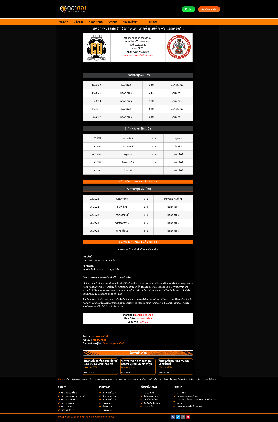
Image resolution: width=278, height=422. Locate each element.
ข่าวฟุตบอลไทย (88, 379)
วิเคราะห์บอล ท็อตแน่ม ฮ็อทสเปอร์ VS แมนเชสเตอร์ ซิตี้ (100, 362)
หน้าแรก (63, 22)
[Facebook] (173, 417)
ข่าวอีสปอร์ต (152, 379)
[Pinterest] (188, 417)
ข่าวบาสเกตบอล (120, 379)
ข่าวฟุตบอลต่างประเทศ (104, 379)
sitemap (153, 22)
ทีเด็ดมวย (213, 379)
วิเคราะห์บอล (96, 22)
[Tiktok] (183, 417)
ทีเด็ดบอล (78, 22)
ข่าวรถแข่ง (131, 379)
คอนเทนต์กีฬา (130, 22)
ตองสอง (89, 416)
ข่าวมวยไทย (141, 379)
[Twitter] (178, 417)
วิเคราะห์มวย (203, 379)
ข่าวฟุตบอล (76, 379)
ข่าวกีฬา (112, 22)
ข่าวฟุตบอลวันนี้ (101, 336)
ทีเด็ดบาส (192, 379)
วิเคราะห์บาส (183, 379)
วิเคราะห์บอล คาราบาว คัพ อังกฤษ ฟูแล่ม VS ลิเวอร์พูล (136, 362)
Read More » (89, 372)
